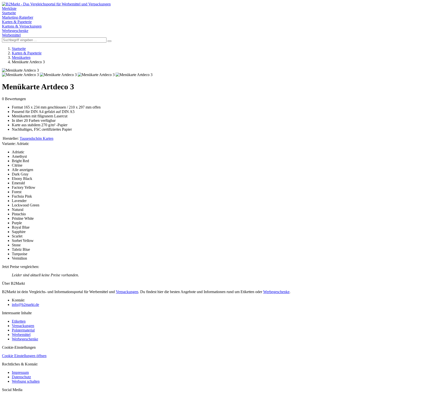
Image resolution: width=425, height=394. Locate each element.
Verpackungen (127, 292)
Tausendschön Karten (36, 138)
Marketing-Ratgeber (17, 17)
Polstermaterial (23, 330)
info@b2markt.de (25, 304)
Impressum (20, 372)
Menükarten (21, 57)
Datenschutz (21, 377)
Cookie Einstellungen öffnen (24, 356)
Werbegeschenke (15, 31)
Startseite (9, 13)
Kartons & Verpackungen (22, 26)
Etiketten (19, 321)
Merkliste (9, 8)
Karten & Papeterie (17, 22)
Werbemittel (11, 35)
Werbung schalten (26, 381)
